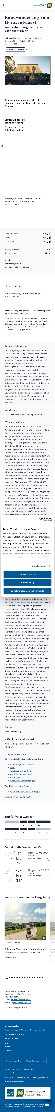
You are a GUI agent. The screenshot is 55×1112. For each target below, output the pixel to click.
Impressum (9, 1078)
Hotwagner (15, 777)
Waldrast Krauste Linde (21, 774)
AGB (28, 1078)
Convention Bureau (12, 1069)
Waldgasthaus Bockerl (20, 771)
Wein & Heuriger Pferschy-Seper (25, 791)
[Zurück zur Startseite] (42, 5)
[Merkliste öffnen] (10, 5)
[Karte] (7, 5)
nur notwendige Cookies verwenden (27, 591)
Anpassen (26, 582)
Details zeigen (39, 566)
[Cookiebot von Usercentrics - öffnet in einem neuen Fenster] (39, 519)
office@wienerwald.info (21, 1000)
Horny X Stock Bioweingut (22, 780)
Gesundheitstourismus (14, 1073)
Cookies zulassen (27, 574)
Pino (12, 767)
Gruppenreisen (28, 1069)
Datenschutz (20, 1078)
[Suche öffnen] (12, 5)
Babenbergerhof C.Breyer (22, 764)
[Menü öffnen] (3, 5)
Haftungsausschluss (40, 1078)
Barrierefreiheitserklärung (15, 1081)
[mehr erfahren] (25, 931)
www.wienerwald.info (22, 1003)
